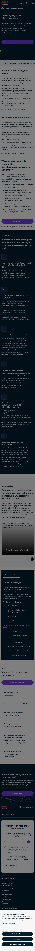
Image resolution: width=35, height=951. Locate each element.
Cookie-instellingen (17, 934)
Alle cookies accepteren (17, 944)
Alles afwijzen (17, 939)
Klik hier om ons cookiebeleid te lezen (13, 931)
